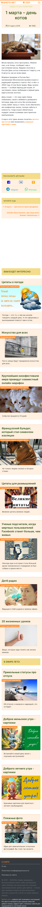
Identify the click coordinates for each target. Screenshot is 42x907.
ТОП (27, 2)
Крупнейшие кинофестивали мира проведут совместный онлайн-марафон (20, 379)
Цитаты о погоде (12, 282)
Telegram (14, 190)
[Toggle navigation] (39, 3)
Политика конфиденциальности (15, 871)
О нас (4, 866)
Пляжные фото (13, 818)
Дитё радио (9, 580)
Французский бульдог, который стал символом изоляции (17, 432)
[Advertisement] (21, 148)
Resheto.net (8, 2)
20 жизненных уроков (16, 621)
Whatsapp (33, 190)
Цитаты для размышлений (19, 483)
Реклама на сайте (9, 875)
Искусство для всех (15, 332)
